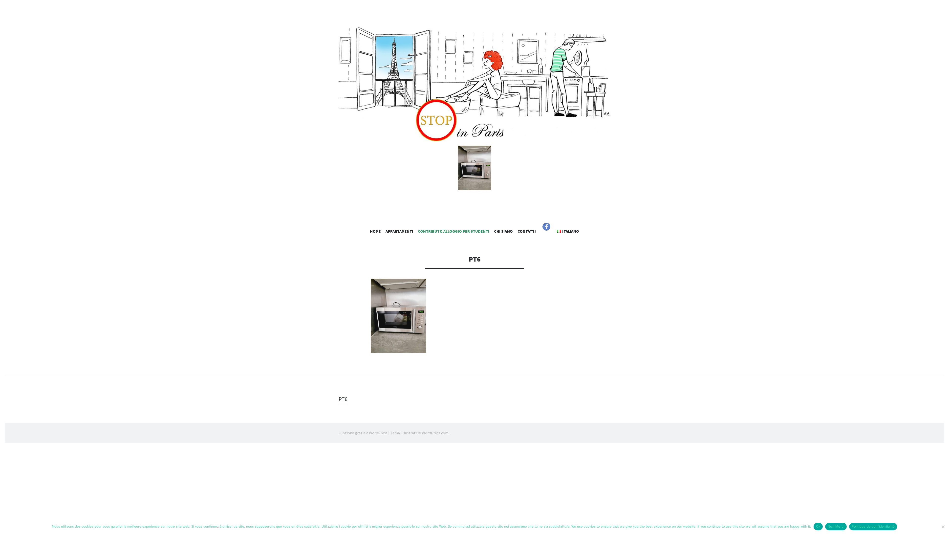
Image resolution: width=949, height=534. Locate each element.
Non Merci (836, 526)
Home (375, 231)
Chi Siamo (503, 231)
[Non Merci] (942, 526)
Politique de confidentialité (873, 526)
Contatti (527, 231)
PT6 (343, 399)
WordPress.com (435, 432)
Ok (818, 526)
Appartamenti (399, 231)
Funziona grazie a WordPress (363, 432)
